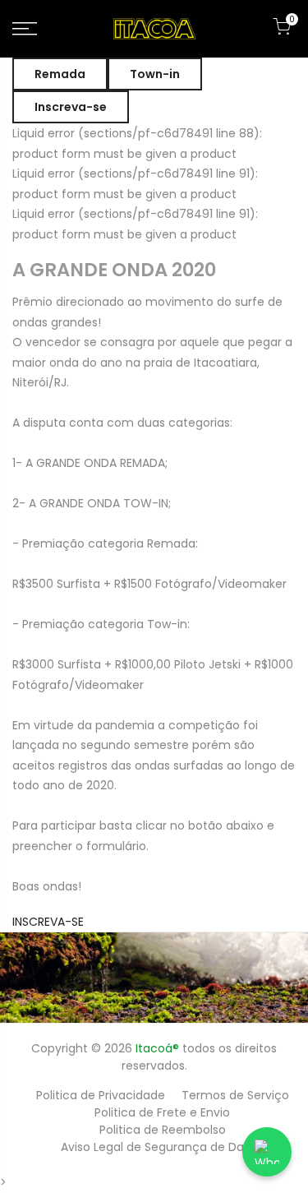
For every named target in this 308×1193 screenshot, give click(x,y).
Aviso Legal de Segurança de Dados (162, 1147)
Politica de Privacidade (100, 1095)
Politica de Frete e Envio (162, 1112)
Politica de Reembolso (162, 1129)
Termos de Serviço (235, 1095)
